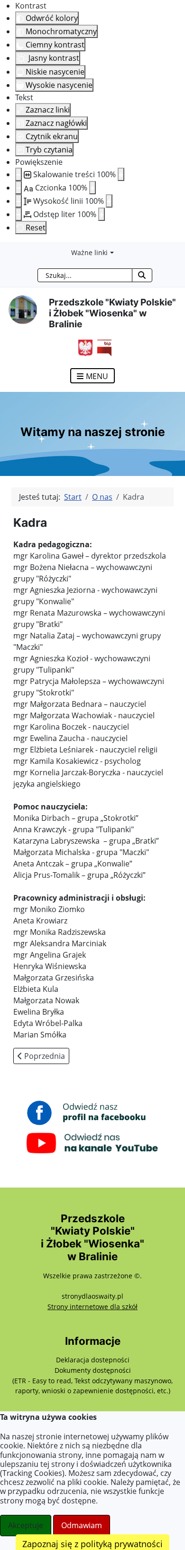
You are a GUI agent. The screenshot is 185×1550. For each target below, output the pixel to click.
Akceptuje (25, 1525)
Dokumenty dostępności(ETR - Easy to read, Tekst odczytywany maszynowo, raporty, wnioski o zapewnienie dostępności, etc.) (92, 1380)
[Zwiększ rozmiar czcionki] (92, 187)
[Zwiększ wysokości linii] (109, 201)
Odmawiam (81, 1525)
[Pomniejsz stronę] (18, 174)
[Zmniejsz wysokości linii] (18, 201)
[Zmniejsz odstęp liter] (18, 214)
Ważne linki (89, 252)
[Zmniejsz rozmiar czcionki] (18, 187)
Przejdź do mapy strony (7, 249)
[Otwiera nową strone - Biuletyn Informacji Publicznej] (101, 347)
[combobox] (84, 275)
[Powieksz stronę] (121, 174)
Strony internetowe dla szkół (92, 1306)
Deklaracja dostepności (93, 1359)
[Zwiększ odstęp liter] (101, 214)
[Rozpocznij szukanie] (142, 275)
